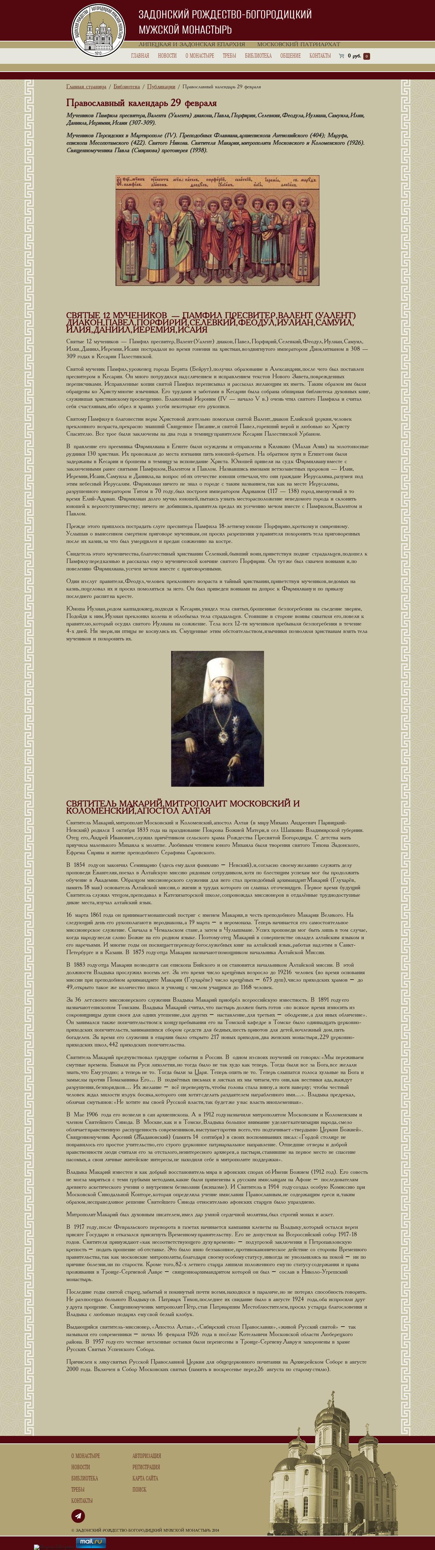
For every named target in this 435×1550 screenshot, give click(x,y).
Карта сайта (145, 1478)
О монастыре (200, 56)
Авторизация (147, 1456)
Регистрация (146, 1467)
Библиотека (258, 56)
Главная (140, 56)
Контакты (320, 56)
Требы (229, 56)
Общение (290, 56)
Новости (167, 56)
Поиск (139, 1490)
